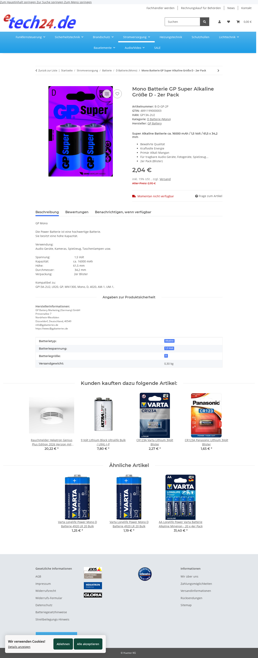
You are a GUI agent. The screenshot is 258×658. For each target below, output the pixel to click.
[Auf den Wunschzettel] (117, 93)
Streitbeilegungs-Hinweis (52, 619)
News (231, 8)
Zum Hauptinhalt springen (18, 2)
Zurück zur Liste (47, 70)
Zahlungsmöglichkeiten (196, 584)
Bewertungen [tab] (76, 212)
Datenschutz (43, 605)
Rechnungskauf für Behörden (201, 8)
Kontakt (246, 8)
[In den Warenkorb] (38, 84)
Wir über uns (189, 576)
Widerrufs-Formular (48, 598)
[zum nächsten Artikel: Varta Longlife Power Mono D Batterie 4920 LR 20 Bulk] (218, 70)
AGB (38, 576)
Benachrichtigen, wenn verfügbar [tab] (123, 212)
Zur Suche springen (50, 2)
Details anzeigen (19, 647)
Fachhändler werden (161, 8)
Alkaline (169, 340)
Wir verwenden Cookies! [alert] (26, 641)
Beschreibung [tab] (47, 212)
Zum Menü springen (78, 2)
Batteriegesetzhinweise (51, 612)
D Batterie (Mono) (159, 119)
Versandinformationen (196, 591)
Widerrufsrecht (45, 591)
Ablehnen (63, 644)
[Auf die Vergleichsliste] (106, 93)
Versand (165, 179)
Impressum (43, 584)
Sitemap (186, 605)
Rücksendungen (191, 598)
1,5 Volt (169, 348)
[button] (219, 22)
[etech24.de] (40, 22)
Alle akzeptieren (88, 644)
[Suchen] (204, 21)
